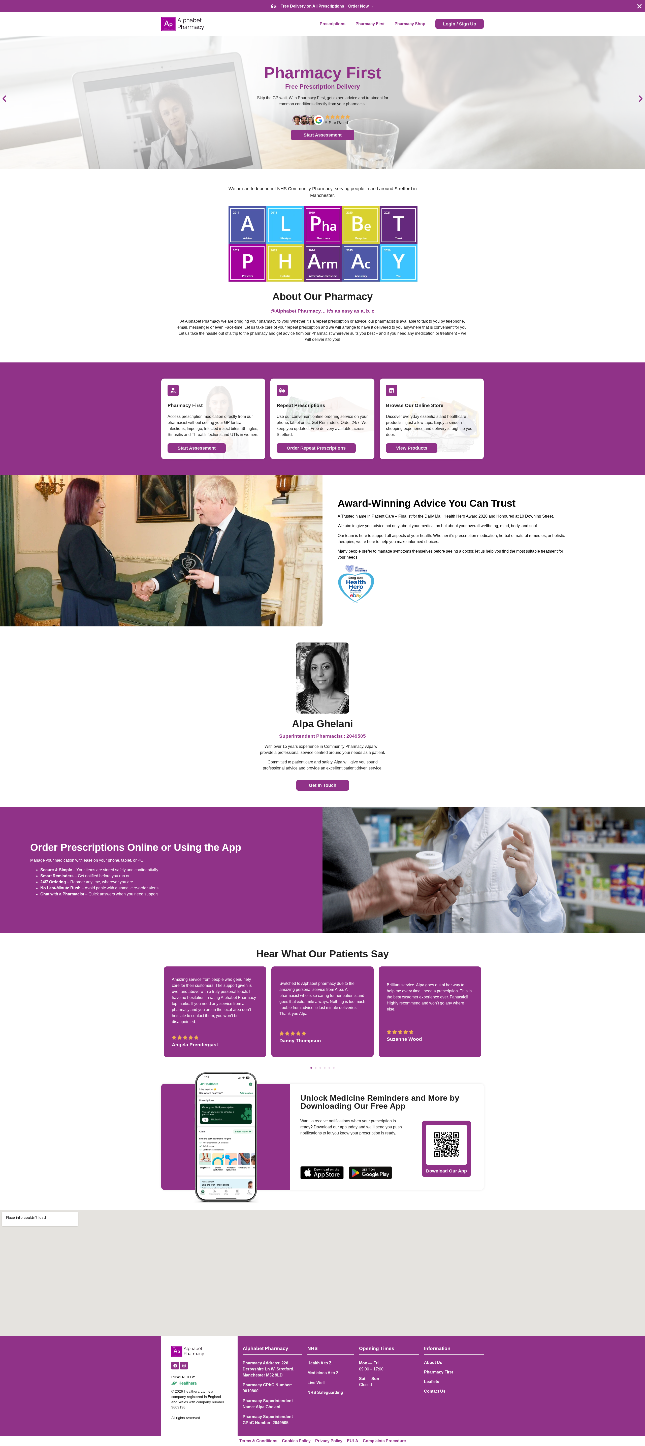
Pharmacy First (370, 24)
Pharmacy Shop (410, 24)
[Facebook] (175, 1365)
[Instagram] (184, 1365)
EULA (352, 1441)
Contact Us (434, 1391)
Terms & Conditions (258, 1441)
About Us (433, 1362)
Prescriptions (332, 24)
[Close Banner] (639, 6)
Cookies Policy (296, 1441)
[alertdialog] (322, 6)
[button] (4, 98)
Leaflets (431, 1382)
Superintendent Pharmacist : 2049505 (322, 736)
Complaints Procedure (384, 1441)
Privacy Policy (328, 1441)
